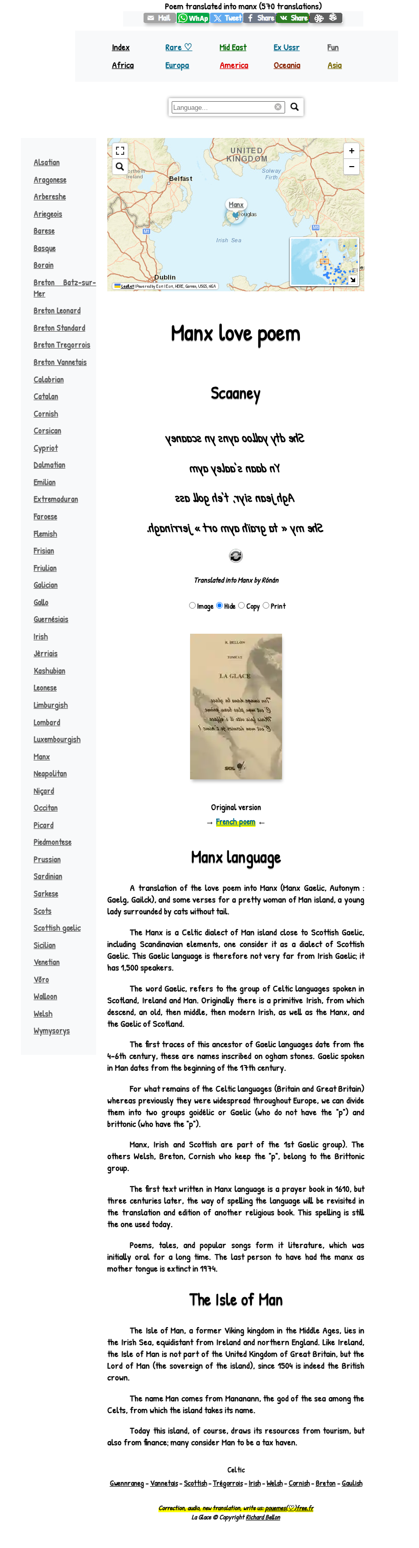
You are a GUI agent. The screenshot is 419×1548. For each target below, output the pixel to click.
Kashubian (49, 670)
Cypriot (46, 447)
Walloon (45, 996)
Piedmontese (53, 841)
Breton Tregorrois (62, 344)
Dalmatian (49, 464)
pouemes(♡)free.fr (289, 1507)
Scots (43, 910)
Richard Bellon (263, 1516)
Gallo (41, 602)
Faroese (45, 516)
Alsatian (47, 162)
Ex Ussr (287, 47)
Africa (123, 65)
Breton (326, 1482)
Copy (253, 605)
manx (236, 204)
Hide (230, 605)
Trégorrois (228, 1482)
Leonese (45, 687)
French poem (235, 821)
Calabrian (49, 379)
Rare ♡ (179, 47)
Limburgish (51, 704)
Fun (333, 47)
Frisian (44, 550)
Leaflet (127, 286)
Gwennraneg (127, 1482)
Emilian (45, 482)
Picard (44, 824)
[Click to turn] (236, 556)
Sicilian (45, 945)
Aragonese (50, 179)
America (234, 65)
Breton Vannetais (60, 361)
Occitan (46, 807)
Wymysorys (52, 1030)
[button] (351, 151)
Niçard (44, 790)
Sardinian (48, 876)
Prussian (47, 859)
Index (121, 47)
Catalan (46, 396)
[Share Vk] (293, 18)
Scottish (195, 1482)
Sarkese (46, 893)
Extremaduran (56, 498)
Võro (41, 979)
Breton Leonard (57, 310)
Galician (46, 584)
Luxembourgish (57, 739)
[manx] (226, 18)
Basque (45, 247)
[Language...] (294, 106)
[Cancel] (279, 107)
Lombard (47, 722)
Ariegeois (48, 213)
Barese (44, 230)
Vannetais (164, 1482)
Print (278, 605)
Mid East (233, 47)
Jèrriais (46, 653)
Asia (335, 65)
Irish (41, 636)
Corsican (47, 430)
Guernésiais (51, 619)
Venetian (47, 961)
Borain (44, 264)
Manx (42, 756)
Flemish (45, 533)
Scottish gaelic (57, 927)
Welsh (43, 1013)
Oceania (287, 65)
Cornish (46, 413)
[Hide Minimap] (353, 280)
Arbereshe (50, 196)
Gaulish (352, 1482)
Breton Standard (59, 327)
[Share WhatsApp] (193, 18)
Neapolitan (50, 773)
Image (205, 605)
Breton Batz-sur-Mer (65, 287)
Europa (177, 65)
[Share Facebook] (259, 18)
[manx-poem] (160, 18)
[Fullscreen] (120, 151)
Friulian (45, 567)
